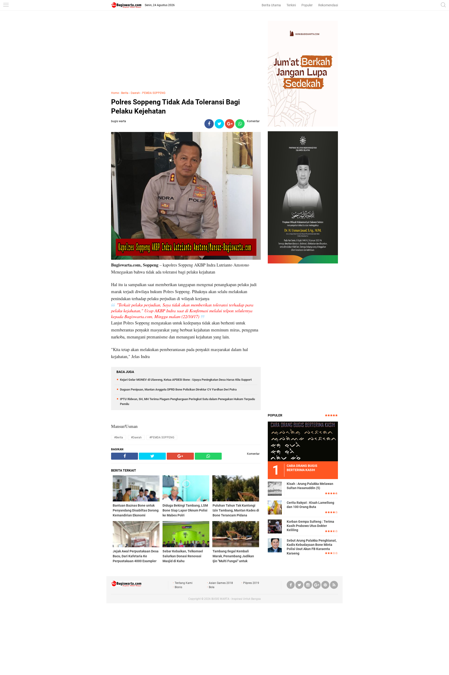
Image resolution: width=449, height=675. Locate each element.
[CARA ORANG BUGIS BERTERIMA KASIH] (303, 441)
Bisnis (178, 587)
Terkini (291, 5)
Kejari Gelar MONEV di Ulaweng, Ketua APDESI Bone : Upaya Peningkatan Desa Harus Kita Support (186, 379)
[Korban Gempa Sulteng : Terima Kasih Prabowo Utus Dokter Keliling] (275, 526)
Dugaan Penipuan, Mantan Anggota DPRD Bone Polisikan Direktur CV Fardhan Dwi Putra (178, 389)
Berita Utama (271, 5)
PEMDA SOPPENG (153, 93)
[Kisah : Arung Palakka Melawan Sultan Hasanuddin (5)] (275, 488)
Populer (307, 5)
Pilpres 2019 (251, 583)
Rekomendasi (328, 5)
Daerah (135, 93)
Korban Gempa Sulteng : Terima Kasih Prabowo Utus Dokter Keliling (310, 526)
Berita (124, 93)
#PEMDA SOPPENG (161, 437)
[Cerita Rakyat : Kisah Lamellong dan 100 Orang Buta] (275, 507)
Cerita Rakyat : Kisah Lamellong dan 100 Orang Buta (310, 505)
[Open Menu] (6, 5)
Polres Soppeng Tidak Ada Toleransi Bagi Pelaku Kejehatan (175, 106)
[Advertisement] (186, 53)
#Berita (118, 437)
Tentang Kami (183, 583)
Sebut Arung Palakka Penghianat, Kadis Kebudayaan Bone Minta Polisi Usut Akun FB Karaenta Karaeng (312, 547)
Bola (211, 587)
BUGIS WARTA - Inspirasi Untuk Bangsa (236, 598)
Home (115, 93)
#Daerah (136, 437)
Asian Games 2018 (221, 583)
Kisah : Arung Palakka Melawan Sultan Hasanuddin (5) (310, 486)
